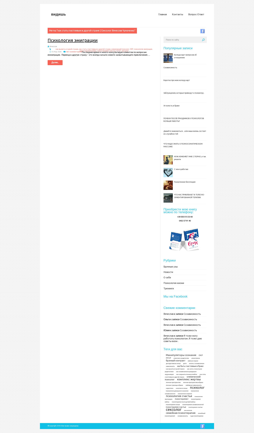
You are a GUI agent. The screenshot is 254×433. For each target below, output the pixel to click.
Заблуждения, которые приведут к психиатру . (184, 93)
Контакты (177, 14)
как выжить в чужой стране (67, 49)
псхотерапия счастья (195, 407)
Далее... (55, 62)
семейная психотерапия (180, 412)
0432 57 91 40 (185, 221)
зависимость (170, 366)
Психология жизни (174, 283)
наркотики (169, 388)
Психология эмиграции (73, 40)
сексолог (125, 51)
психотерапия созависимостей (193, 404)
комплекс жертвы (189, 379)
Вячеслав (169, 314)
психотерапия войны (88, 51)
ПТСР (118, 51)
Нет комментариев (74, 52)
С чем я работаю (181, 169)
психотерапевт (182, 399)
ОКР (131, 49)
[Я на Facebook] (203, 426)
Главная (162, 14)
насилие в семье (181, 388)
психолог (197, 387)
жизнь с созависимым (196, 363)
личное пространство (173, 382)
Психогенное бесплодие (185, 182)
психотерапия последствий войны (183, 402)
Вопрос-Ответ (196, 14)
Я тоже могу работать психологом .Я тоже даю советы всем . (183, 338)
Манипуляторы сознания (181, 355)
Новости (168, 272)
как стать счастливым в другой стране (95, 49)
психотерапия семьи (173, 404)
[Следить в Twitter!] (203, 31)
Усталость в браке (172, 106)
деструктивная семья (173, 363)
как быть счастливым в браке (190, 366)
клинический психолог (120, 49)
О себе (167, 277)
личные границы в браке (174, 385)
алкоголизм (195, 358)
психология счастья (179, 396)
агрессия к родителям (181, 358)
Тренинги (169, 288)
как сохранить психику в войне (186, 374)
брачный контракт (175, 360)
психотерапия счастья (106, 51)
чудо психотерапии (196, 416)
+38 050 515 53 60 (185, 217)
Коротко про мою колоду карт (177, 80)
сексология (188, 410)
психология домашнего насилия (177, 391)
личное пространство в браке (193, 382)
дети (185, 363)
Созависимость (170, 67)
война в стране (193, 361)
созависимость (183, 416)
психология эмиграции (143, 49)
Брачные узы (171, 266)
